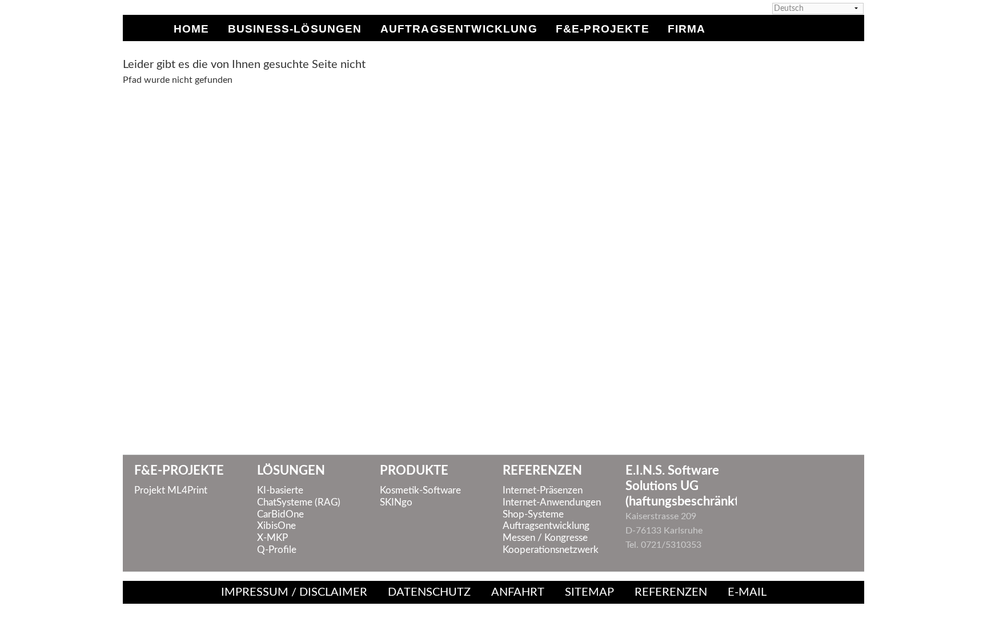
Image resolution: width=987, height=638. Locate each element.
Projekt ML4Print (170, 490)
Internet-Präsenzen (543, 490)
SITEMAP (589, 592)
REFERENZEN (671, 592)
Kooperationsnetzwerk (551, 550)
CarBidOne (280, 514)
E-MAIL (747, 592)
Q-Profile (276, 550)
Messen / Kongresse (545, 538)
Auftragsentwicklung (546, 526)
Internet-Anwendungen (552, 502)
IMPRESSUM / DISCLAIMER (294, 592)
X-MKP (272, 538)
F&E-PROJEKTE (602, 27)
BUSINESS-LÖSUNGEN (295, 27)
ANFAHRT (517, 592)
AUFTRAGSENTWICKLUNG (458, 27)
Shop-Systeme (533, 514)
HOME (192, 27)
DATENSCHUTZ (429, 592)
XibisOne (276, 526)
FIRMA (687, 27)
